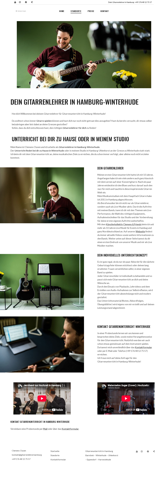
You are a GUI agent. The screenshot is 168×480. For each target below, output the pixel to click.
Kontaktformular (143, 347)
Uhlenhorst (113, 455)
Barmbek (89, 455)
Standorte (55, 455)
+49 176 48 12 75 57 (143, 2)
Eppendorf (91, 459)
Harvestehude (104, 459)
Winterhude (101, 455)
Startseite (55, 451)
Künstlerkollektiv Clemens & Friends (123, 224)
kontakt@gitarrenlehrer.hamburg (27, 454)
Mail (45, 428)
